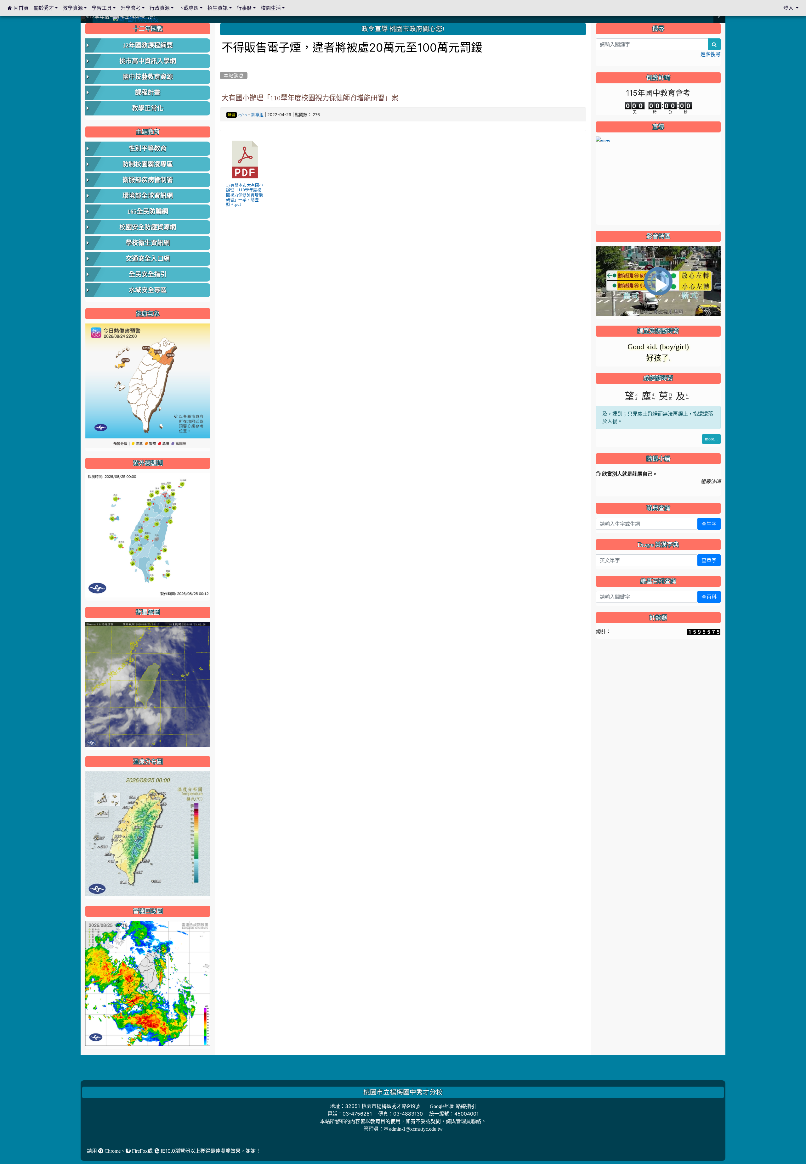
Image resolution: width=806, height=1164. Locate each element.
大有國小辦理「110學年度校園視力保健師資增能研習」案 (310, 97)
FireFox (139, 1150)
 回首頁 (18, 7)
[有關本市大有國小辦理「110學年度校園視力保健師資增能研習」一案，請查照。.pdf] (245, 159)
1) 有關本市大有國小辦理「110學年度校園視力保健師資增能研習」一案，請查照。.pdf (244, 194)
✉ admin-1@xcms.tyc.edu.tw (413, 1128)
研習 (231, 115)
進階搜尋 (711, 54)
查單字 (709, 560)
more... (711, 439)
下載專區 (189, 7)
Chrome (112, 1150)
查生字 (709, 523)
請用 (92, 1150)
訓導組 (257, 115)
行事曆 (244, 7)
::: (221, 25)
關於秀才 (44, 7)
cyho (242, 115)
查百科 (709, 596)
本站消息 (234, 75)
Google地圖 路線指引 (453, 1106)
